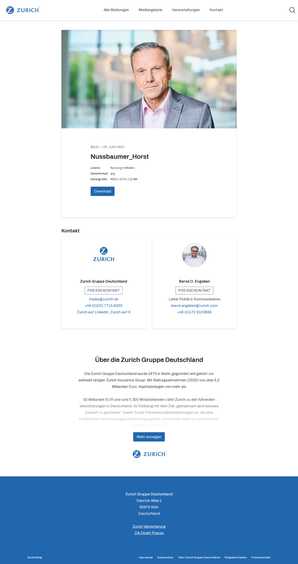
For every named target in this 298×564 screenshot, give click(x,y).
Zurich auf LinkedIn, (93, 312)
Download (102, 191)
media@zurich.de (103, 299)
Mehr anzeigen (149, 437)
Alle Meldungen (116, 10)
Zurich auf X (120, 312)
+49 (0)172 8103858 (194, 312)
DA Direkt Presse (149, 533)
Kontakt (216, 10)
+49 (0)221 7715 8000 (103, 306)
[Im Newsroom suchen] (292, 10)
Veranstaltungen (186, 10)
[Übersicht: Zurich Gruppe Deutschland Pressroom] (22, 10)
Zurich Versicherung (149, 527)
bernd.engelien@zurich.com (194, 306)
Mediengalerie (150, 10)
